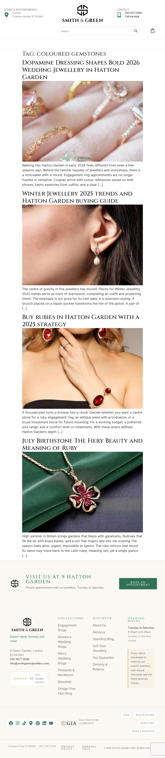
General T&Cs (89, 747)
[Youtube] (51, 723)
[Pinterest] (37, 723)
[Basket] (152, 30)
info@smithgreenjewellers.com (29, 663)
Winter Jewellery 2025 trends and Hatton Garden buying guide (77, 197)
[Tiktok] (24, 723)
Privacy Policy (68, 747)
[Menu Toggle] (82, 44)
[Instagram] (17, 723)
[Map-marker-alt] (31, 723)
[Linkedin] (44, 723)
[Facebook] (11, 723)
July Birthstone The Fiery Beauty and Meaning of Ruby (82, 444)
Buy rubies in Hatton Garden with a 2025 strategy (80, 320)
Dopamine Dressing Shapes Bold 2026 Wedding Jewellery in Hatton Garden (81, 70)
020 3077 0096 (19, 659)
